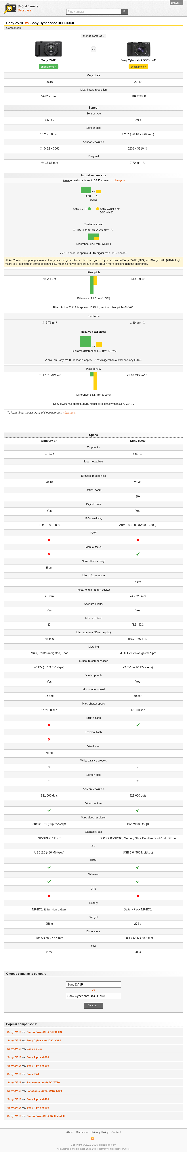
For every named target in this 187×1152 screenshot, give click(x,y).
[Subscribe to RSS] (92, 1138)
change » (119, 180)
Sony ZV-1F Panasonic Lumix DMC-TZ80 (34, 1090)
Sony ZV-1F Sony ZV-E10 (24, 1048)
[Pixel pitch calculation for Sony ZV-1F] (44, 278)
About (69, 1132)
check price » (48, 66)
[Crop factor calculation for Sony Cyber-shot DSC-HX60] (141, 453)
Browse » (176, 2)
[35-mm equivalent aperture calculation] (46, 638)
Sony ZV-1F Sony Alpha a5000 (28, 1107)
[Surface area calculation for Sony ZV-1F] (74, 229)
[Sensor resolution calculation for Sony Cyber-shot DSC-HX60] (146, 148)
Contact (116, 1132)
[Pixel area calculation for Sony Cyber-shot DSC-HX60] (144, 322)
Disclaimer (82, 1132)
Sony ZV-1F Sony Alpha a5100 (28, 1065)
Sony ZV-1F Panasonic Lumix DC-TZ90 (33, 1082)
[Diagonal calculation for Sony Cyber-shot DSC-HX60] (144, 162)
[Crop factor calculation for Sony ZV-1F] (46, 453)
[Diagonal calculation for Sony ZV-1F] (42, 162)
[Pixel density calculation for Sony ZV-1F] (40, 375)
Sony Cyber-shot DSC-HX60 (138, 60)
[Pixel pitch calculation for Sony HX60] (143, 278)
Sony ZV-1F (48, 60)
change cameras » (93, 35)
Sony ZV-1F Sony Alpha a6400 (28, 1099)
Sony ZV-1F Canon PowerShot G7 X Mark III (36, 1116)
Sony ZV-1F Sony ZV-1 (23, 1074)
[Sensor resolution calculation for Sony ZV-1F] (41, 148)
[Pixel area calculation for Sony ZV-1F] (43, 322)
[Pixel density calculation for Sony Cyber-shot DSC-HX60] (147, 375)
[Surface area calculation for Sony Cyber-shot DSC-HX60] (112, 229)
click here (69, 412)
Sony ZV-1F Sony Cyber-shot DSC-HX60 (34, 1040)
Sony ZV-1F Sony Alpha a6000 (28, 1057)
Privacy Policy (100, 1132)
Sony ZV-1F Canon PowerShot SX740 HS (34, 1032)
